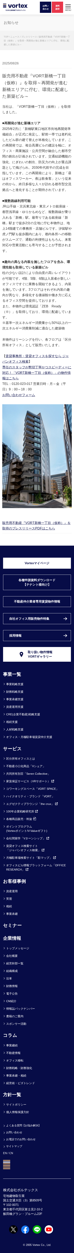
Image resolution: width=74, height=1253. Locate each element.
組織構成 (12, 971)
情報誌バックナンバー (20, 1008)
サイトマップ (14, 1146)
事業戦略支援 (14, 684)
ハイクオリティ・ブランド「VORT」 (30, 796)
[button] (68, 7)
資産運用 (12, 891)
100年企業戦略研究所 (20, 811)
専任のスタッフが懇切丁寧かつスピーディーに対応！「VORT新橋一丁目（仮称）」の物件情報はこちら (36, 373)
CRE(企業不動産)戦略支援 (23, 714)
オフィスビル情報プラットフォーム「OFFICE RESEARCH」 (36, 867)
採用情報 (15, 635)
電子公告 (12, 993)
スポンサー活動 (16, 1023)
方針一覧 (12, 1094)
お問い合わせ (14, 1132)
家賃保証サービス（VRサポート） (28, 781)
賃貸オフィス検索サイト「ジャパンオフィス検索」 (23, 848)
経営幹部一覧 (14, 963)
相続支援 (12, 721)
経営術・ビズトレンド (20, 1083)
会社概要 (12, 955)
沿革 (9, 978)
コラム (10, 1035)
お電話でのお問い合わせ (21, 1139)
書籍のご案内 (14, 1016)
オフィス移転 (14, 1060)
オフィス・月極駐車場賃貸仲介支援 (29, 737)
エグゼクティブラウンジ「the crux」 (30, 803)
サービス (12, 748)
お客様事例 (14, 881)
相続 (9, 906)
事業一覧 (12, 674)
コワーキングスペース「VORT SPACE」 (32, 788)
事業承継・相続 (16, 1075)
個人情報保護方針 (17, 1112)
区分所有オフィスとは (20, 758)
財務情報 (12, 986)
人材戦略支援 (14, 729)
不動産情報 (13, 1053)
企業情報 (12, 938)
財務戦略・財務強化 (19, 1068)
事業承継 (12, 913)
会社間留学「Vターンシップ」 (25, 838)
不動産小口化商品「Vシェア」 (25, 766)
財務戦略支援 (14, 691)
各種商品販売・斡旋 (19, 819)
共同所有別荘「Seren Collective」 (28, 773)
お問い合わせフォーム (18, 395)
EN (5, 1153)
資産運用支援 (14, 706)
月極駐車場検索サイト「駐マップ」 (29, 857)
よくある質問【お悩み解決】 (23, 1125)
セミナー (12, 925)
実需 (9, 898)
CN (11, 1153)
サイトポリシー (16, 1104)
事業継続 (12, 1045)
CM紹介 (11, 1001)
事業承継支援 (14, 699)
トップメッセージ (17, 948)
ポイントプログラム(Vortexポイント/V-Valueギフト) (26, 828)
